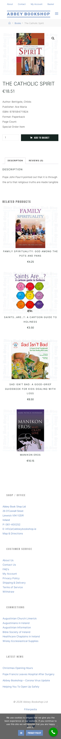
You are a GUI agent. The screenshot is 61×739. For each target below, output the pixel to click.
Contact (22, 4)
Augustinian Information (17, 627)
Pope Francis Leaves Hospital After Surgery (28, 674)
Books (18, 23)
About (10, 4)
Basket (50, 4)
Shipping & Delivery (14, 582)
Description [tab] (15, 161)
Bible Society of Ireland (16, 632)
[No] (57, 726)
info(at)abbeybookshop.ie (20, 528)
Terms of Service (13, 587)
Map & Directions (13, 533)
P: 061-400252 (11, 524)
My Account (36, 4)
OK (21, 732)
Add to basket (41, 137)
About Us (8, 560)
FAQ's (6, 569)
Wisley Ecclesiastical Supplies (20, 641)
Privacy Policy (11, 578)
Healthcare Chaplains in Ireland (21, 636)
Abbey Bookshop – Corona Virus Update (26, 680)
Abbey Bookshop (28, 14)
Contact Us (9, 564)
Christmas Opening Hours (18, 668)
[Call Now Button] (53, 732)
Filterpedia (30, 709)
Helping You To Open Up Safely (21, 686)
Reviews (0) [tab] (36, 161)
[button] (53, 39)
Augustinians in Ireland (16, 623)
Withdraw (8, 591)
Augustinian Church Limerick (20, 618)
